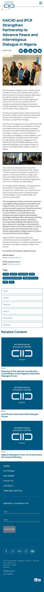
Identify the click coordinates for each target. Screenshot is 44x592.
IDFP (5, 282)
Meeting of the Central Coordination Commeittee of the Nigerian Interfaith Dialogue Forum (20, 373)
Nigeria (13, 274)
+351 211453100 (8, 574)
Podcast (6, 325)
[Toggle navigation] (40, 3)
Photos (6, 311)
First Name (7, 517)
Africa (6, 274)
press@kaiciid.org (13, 257)
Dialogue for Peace (30, 278)
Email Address (8, 509)
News (5, 291)
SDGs (32, 274)
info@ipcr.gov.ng (14, 264)
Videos (6, 298)
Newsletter (8, 318)
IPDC (11, 282)
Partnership (23, 274)
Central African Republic (12, 278)
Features (7, 304)
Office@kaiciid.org (9, 571)
